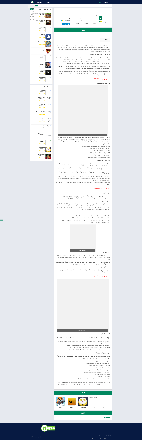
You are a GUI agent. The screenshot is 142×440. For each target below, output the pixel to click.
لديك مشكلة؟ (104, 22)
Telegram (65, 24)
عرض (103, 39)
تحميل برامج (39, 2)
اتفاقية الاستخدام (99, 438)
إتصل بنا (92, 438)
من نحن (88, 438)
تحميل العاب (47, 2)
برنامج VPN (106, 417)
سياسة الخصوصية (107, 438)
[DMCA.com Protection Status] (48, 431)
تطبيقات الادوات (32, 9)
